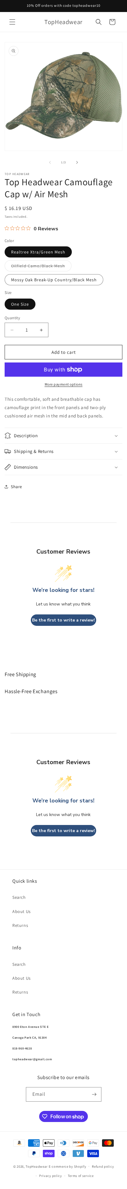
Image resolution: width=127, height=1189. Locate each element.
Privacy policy (50, 1176)
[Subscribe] (94, 1094)
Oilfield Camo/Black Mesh (41, 267)
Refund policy (103, 1166)
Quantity (12, 317)
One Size (20, 304)
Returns (20, 925)
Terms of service (81, 1176)
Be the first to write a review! (63, 620)
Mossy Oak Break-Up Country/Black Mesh (54, 280)
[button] (12, 22)
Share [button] (16, 486)
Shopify (80, 1166)
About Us (21, 911)
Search (19, 897)
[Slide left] (50, 162)
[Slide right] (77, 162)
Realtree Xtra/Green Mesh (38, 252)
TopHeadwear (37, 1166)
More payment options (64, 384)
